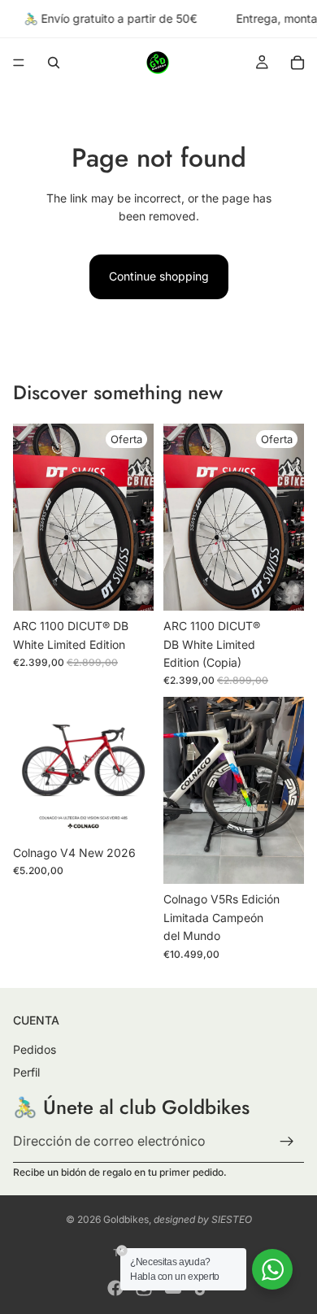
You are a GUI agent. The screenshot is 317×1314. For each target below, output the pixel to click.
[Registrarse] (287, 1141)
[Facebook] (115, 1288)
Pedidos (34, 1049)
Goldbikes (126, 1219)
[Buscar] (54, 62)
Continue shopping (159, 276)
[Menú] (18, 63)
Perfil (26, 1071)
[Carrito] (297, 62)
